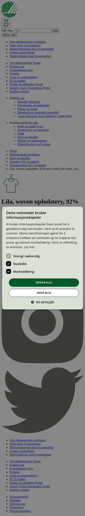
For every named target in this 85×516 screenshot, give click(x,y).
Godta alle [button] (44, 282)
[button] (42, 302)
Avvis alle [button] (44, 293)
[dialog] (42, 258)
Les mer (29, 247)
